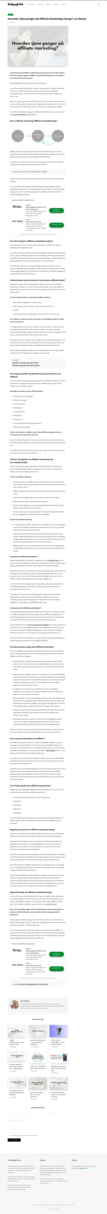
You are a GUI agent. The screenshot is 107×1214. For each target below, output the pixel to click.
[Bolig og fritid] (15, 4)
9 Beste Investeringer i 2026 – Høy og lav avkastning (36, 1095)
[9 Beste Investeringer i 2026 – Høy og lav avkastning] (38, 1083)
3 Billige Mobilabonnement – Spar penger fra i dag (16, 1042)
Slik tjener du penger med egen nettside (25, 365)
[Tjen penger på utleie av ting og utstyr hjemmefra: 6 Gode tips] (17, 1082)
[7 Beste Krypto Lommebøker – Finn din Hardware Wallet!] (58, 1031)
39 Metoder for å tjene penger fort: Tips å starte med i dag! (58, 1095)
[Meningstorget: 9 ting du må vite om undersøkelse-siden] (58, 1057)
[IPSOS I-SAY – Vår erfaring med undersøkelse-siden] (38, 1057)
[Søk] (98, 4)
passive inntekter (20, 114)
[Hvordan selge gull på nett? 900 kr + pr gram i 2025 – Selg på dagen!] (17, 1056)
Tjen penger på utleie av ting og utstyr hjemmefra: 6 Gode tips (16, 1093)
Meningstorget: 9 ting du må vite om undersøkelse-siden (58, 1068)
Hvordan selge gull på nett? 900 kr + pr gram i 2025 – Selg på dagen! (16, 1066)
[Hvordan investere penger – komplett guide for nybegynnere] (38, 1031)
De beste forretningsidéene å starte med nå (33, 984)
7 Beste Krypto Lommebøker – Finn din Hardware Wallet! (58, 1042)
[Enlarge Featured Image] (38, 46)
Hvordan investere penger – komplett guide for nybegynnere (37, 1042)
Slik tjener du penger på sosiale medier (25, 363)
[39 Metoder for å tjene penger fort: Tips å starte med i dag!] (58, 1083)
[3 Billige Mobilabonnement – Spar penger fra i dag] (17, 1031)
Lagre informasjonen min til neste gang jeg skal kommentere (24, 1135)
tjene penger (50, 750)
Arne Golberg (24, 1001)
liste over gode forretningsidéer (38, 625)
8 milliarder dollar (51, 904)
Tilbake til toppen (54, 1209)
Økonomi (10, 14)
